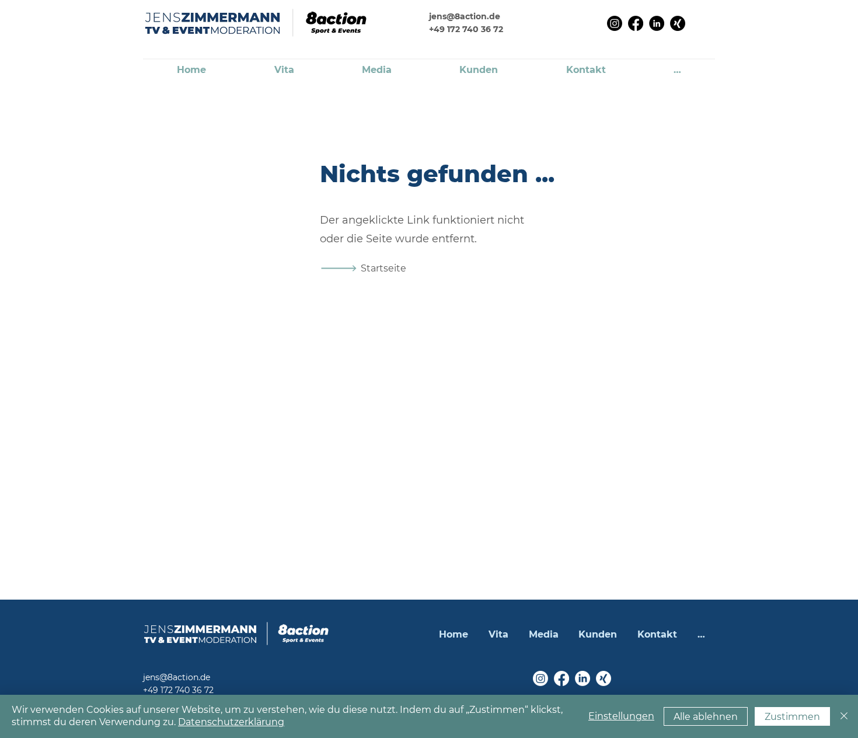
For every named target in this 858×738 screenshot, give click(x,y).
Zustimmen (792, 716)
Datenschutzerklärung (231, 721)
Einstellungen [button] (621, 716)
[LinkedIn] (656, 23)
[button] (677, 70)
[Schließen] (844, 716)
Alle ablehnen (706, 716)
